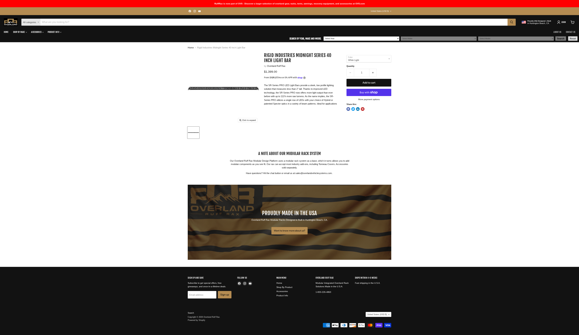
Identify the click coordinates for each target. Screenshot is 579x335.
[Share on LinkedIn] (358, 109)
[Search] (512, 22)
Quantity (350, 66)
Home (6, 32)
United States (380, 11)
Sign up (224, 294)
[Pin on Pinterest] (362, 109)
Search (191, 313)
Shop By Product (284, 287)
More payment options (369, 99)
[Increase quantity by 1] (373, 72)
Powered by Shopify (196, 320)
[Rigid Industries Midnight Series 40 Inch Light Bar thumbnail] (193, 133)
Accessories (36, 32)
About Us (557, 32)
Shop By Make (19, 32)
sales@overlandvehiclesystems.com (313, 173)
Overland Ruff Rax (276, 66)
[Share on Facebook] (348, 109)
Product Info (54, 32)
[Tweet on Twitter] (353, 109)
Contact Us (570, 32)
